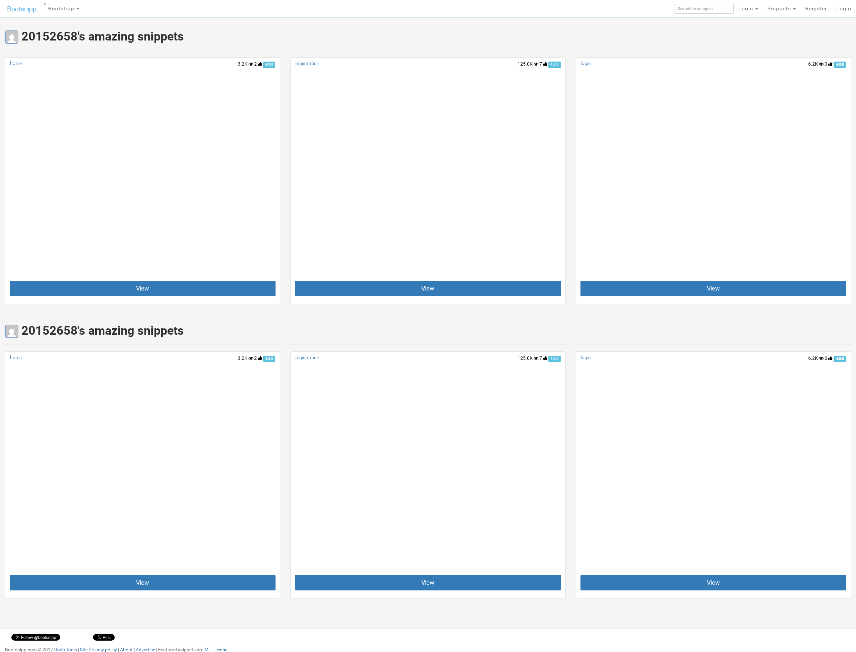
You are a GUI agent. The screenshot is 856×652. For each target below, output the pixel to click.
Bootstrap (60, 7)
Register (816, 8)
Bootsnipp (21, 8)
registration (307, 63)
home (16, 63)
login (586, 63)
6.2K (813, 64)
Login (843, 8)
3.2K (243, 64)
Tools (746, 8)
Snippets (779, 8)
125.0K (526, 64)
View (142, 288)
